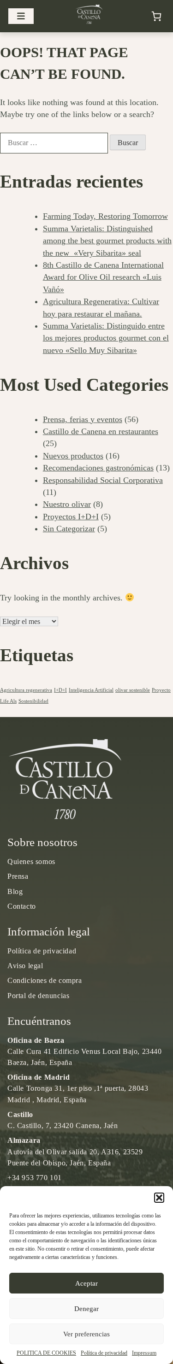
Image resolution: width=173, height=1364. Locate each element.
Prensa (18, 876)
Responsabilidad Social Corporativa (103, 480)
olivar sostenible (132, 690)
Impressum (144, 1353)
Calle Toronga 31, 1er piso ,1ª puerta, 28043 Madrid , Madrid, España (77, 1088)
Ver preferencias (86, 1334)
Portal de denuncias (38, 995)
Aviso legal (25, 966)
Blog (15, 891)
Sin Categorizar (69, 528)
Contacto (21, 906)
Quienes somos (31, 861)
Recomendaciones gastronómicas (98, 467)
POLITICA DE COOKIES (46, 1353)
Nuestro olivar (67, 504)
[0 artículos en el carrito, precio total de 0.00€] (156, 16)
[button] (159, 1197)
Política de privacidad (104, 1353)
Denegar (86, 1308)
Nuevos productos (73, 455)
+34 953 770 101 (34, 1178)
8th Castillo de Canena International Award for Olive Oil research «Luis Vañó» (103, 277)
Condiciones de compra (44, 980)
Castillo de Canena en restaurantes (100, 431)
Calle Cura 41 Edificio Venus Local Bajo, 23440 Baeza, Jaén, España (84, 1051)
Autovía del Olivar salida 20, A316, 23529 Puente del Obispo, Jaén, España (75, 1151)
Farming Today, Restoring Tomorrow (105, 216)
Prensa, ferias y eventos (82, 419)
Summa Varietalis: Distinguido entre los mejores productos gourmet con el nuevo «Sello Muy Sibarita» (106, 338)
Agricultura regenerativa (26, 690)
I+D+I (60, 690)
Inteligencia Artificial (91, 690)
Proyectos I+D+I (71, 516)
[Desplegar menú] (21, 16)
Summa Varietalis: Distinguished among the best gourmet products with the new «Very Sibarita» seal (107, 241)
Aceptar (86, 1283)
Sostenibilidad (33, 701)
